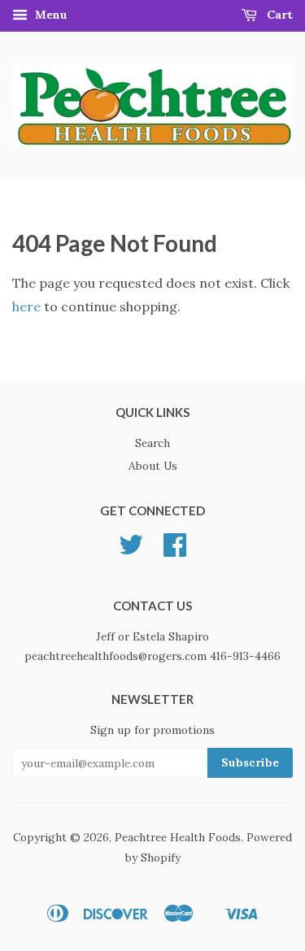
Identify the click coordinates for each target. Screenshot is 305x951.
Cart (278, 14)
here (26, 306)
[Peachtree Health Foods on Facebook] (175, 550)
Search (152, 443)
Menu (50, 14)
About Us (153, 465)
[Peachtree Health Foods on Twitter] (131, 550)
